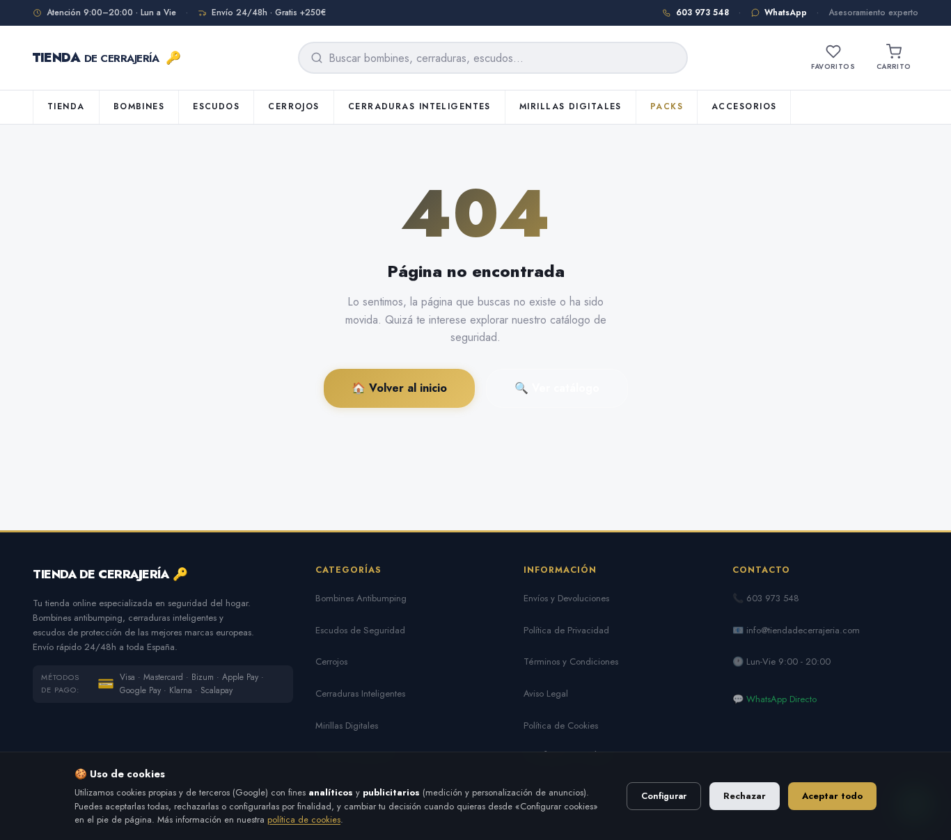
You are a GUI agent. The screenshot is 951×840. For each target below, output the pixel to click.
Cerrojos (294, 106)
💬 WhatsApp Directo (774, 699)
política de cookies (303, 819)
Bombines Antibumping (361, 598)
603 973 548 (702, 12)
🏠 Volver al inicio (399, 388)
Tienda (66, 106)
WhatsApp (785, 12)
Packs (666, 106)
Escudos (216, 106)
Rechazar (744, 795)
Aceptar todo (832, 795)
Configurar (663, 795)
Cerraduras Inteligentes (419, 106)
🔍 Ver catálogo (556, 388)
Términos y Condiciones (571, 661)
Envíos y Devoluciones (566, 598)
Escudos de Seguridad (360, 630)
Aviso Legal (546, 693)
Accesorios (744, 106)
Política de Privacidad (566, 630)
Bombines (139, 106)
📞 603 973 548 (765, 598)
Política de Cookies (561, 725)
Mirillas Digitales (570, 106)
